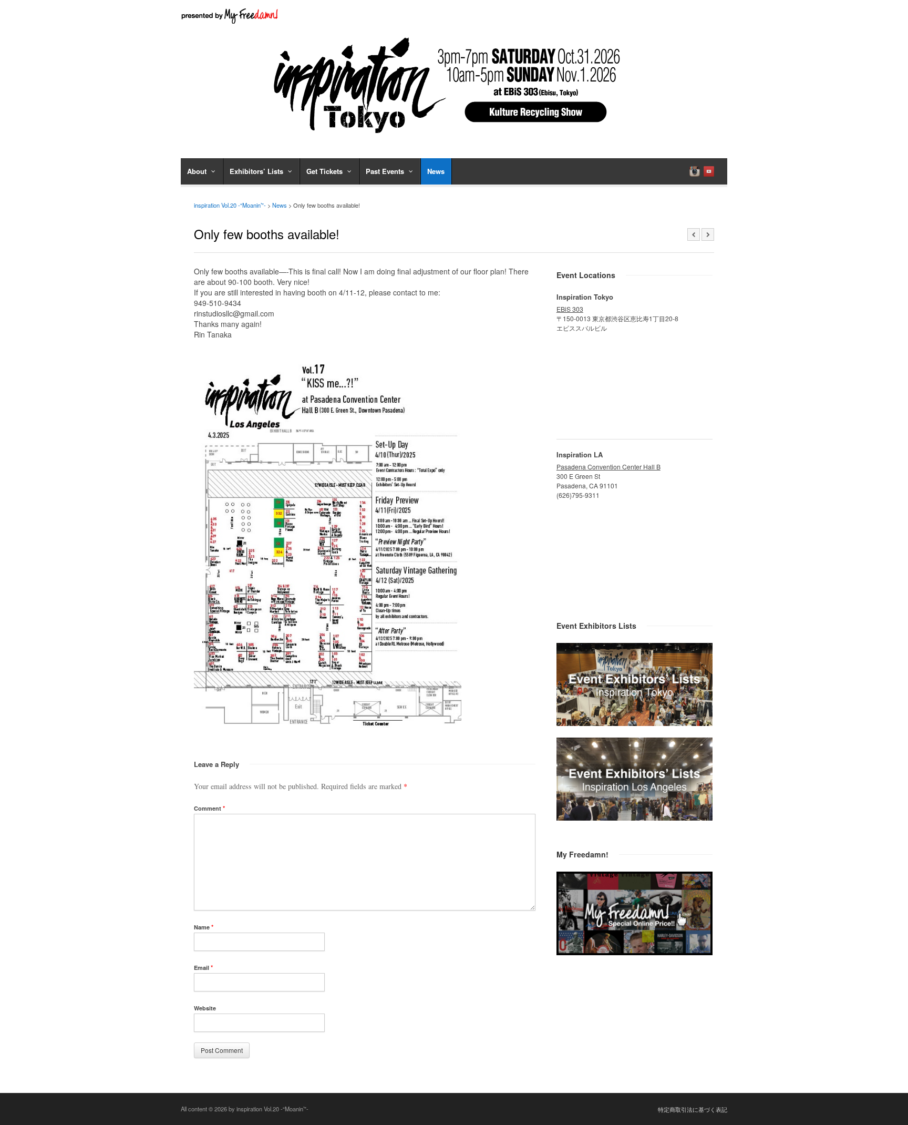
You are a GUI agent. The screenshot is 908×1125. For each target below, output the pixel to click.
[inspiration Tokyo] (634, 723)
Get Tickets (324, 171)
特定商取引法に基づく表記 (692, 1109)
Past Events (385, 171)
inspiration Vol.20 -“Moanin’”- (230, 205)
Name (203, 927)
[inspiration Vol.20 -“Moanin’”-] (454, 137)
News (436, 171)
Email (203, 967)
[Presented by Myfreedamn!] (231, 15)
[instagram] (694, 171)
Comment (209, 808)
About (197, 171)
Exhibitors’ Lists (256, 171)
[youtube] (709, 171)
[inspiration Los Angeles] (634, 817)
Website (205, 1008)
